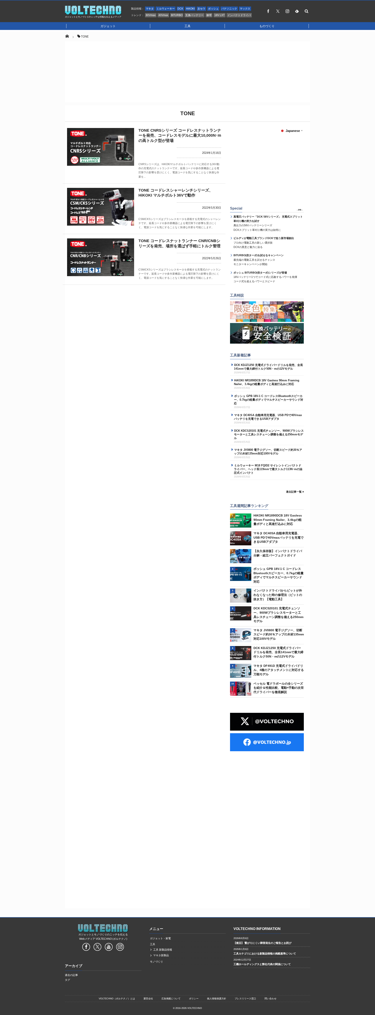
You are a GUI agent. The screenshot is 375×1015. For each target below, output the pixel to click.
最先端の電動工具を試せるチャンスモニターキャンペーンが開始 (259, 260)
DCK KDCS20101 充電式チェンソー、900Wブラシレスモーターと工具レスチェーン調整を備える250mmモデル (269, 434)
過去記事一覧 (294, 491)
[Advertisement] (187, 71)
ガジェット (108, 26)
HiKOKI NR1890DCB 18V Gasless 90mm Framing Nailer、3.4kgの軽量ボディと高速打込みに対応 (266, 382)
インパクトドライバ (239, 15)
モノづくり (156, 961)
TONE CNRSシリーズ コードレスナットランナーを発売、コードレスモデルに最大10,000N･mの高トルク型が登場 (179, 135)
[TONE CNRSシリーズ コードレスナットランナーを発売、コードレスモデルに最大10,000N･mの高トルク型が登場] (100, 147)
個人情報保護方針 (216, 998)
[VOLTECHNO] (93, 14)
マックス (245, 8)
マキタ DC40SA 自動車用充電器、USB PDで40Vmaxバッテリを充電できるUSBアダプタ (268, 416)
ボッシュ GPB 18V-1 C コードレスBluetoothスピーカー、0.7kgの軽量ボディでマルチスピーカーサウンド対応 (268, 399)
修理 (209, 15)
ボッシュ (213, 8)
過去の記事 (71, 975)
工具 (187, 26)
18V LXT (219, 15)
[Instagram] (287, 11)
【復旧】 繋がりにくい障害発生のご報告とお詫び (262, 942)
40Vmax (163, 15)
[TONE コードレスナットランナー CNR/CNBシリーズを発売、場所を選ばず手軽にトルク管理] (100, 257)
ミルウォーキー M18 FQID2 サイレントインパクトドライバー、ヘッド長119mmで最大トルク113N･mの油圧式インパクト (268, 469)
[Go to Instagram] (120, 947)
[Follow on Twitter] (277, 11)
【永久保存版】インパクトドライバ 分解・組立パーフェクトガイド (277, 553)
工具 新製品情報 (162, 949)
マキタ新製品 (161, 955)
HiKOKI (190, 8)
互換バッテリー (194, 15)
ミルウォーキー (165, 8)
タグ (67, 979)
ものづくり (267, 26)
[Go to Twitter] (97, 947)
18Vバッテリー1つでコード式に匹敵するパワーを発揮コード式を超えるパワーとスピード (265, 277)
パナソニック (229, 8)
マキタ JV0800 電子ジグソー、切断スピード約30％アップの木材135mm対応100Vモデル (268, 451)
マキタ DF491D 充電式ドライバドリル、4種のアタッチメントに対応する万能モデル (278, 670)
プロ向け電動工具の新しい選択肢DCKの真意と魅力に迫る (264, 243)
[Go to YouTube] (108, 947)
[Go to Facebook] (86, 947)
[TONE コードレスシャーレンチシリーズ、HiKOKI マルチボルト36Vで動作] (100, 207)
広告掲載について (171, 998)
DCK (180, 8)
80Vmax (151, 15)
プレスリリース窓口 (245, 998)
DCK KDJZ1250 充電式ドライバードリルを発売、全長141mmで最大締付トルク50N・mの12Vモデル (268, 366)
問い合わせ (270, 998)
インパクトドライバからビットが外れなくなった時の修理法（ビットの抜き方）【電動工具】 (277, 595)
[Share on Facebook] (268, 11)
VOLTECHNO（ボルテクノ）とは (117, 998)
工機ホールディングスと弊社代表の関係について (262, 964)
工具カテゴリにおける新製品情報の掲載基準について (265, 953)
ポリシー (194, 998)
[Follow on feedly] (297, 11)
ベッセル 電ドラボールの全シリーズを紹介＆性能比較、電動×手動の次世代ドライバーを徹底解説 (278, 688)
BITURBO (177, 15)
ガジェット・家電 (160, 938)
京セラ (201, 8)
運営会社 (148, 998)
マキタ (150, 8)
